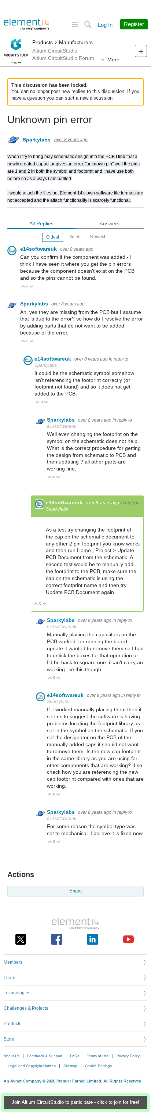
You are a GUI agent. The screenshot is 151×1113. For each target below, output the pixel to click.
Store (9, 1039)
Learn (9, 978)
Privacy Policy (128, 1056)
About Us (11, 1056)
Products (42, 42)
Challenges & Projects (26, 1008)
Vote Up (23, 287)
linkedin (92, 939)
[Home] (26, 24)
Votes (74, 236)
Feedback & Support (44, 1056)
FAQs (74, 1056)
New (141, 51)
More (113, 59)
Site (75, 24)
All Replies (41, 223)
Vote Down (32, 287)
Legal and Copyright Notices (32, 1066)
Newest (97, 236)
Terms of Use (98, 1056)
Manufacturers (76, 42)
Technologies (17, 993)
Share (75, 891)
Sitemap (70, 1066)
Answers (109, 223)
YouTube (128, 939)
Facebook (56, 939)
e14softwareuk (39, 249)
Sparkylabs (37, 140)
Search (87, 24)
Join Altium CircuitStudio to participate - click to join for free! (75, 1102)
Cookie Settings (98, 1066)
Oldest (52, 237)
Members (13, 962)
